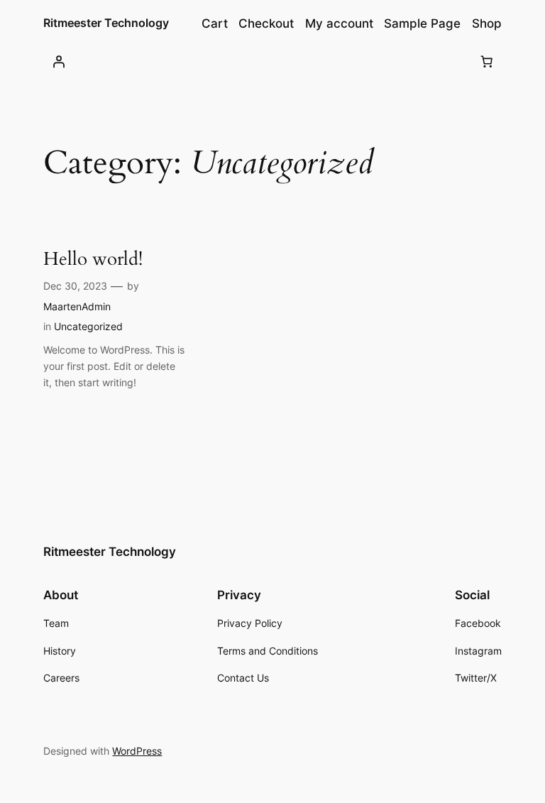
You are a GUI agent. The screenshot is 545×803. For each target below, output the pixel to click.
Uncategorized (88, 326)
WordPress (137, 751)
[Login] (58, 61)
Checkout (266, 23)
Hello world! (93, 259)
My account (339, 23)
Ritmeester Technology (106, 23)
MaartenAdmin (77, 306)
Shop (487, 23)
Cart (215, 23)
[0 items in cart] (487, 61)
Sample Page (422, 23)
